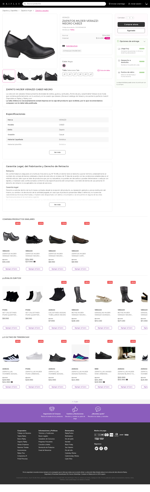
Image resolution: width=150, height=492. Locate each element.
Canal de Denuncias (45, 450)
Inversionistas (21, 450)
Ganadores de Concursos (47, 439)
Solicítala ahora (71, 46)
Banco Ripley (21, 439)
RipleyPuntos (69, 433)
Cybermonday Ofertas (72, 456)
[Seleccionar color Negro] (64, 65)
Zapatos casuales (42, 11)
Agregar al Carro (11, 269)
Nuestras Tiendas (23, 447)
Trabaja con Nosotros (24, 433)
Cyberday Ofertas (70, 453)
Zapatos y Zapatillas (10, 11)
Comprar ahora (131, 24)
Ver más (57, 152)
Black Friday (69, 444)
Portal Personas (22, 459)
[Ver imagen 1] (8, 76)
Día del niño (69, 450)
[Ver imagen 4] (51, 76)
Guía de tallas (105, 70)
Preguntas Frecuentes (46, 442)
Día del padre (69, 439)
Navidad (67, 442)
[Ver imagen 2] (22, 76)
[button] (146, 4)
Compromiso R (22, 456)
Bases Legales (43, 436)
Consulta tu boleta (44, 444)
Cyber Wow (68, 459)
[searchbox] (66, 4)
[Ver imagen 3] (37, 76)
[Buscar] (24, 4)
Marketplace (69, 436)
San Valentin (69, 447)
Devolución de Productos (46, 447)
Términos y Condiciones (46, 433)
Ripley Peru (21, 453)
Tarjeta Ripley (21, 436)
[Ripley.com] (13, 4)
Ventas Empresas (23, 444)
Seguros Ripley (22, 442)
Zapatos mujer (26, 11)
